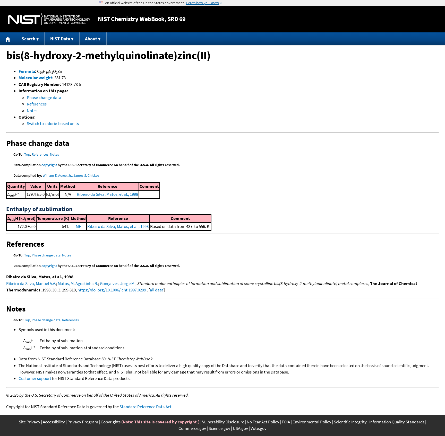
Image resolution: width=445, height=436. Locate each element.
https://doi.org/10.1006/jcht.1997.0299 (112, 290)
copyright (49, 165)
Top (27, 154)
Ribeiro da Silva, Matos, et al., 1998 (107, 194)
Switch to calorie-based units (53, 123)
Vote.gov (259, 428)
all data (157, 290)
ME (78, 226)
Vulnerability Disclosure (223, 422)
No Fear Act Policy (263, 422)
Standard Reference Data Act (145, 407)
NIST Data (60, 39)
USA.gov (240, 428)
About (91, 39)
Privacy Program (82, 422)
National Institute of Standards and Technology (49, 19)
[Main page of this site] (8, 38)
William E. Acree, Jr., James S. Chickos (71, 175)
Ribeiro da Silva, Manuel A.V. (31, 283)
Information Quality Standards (396, 422)
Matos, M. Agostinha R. (78, 283)
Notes (32, 110)
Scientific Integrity (350, 422)
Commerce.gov (192, 428)
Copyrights (111, 422)
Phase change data (44, 97)
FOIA (286, 422)
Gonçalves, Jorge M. (117, 283)
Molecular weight (35, 78)
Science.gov (219, 428)
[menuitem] (8, 38)
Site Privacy (29, 422)
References (37, 104)
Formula (27, 71)
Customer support (35, 378)
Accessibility (54, 422)
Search (28, 39)
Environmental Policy (312, 422)
